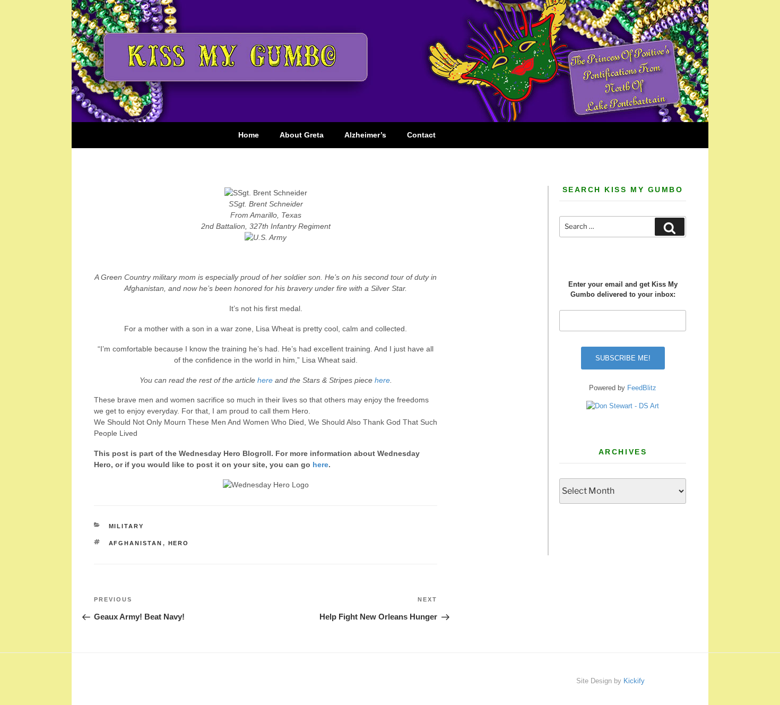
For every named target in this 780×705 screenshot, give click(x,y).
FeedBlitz (641, 388)
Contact (421, 135)
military (126, 526)
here (265, 380)
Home (248, 135)
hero (178, 543)
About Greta (302, 135)
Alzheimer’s (365, 135)
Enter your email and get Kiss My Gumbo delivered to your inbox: (623, 289)
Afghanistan (136, 543)
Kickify (634, 681)
